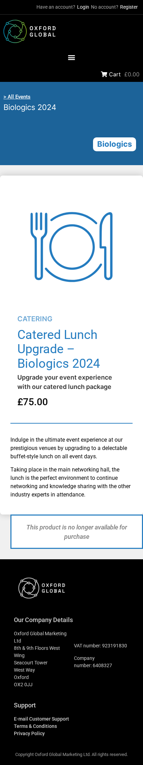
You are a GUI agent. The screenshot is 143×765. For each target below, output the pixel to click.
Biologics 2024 (29, 107)
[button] (71, 57)
